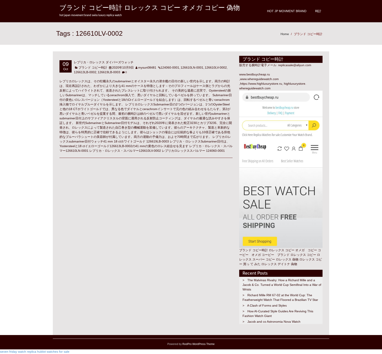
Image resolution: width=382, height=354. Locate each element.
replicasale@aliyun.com (294, 65)
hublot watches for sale (53, 351)
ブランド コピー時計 (308, 34)
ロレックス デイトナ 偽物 (279, 264)
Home (285, 34)
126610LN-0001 (192, 67)
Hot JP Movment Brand (286, 11)
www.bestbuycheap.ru (254, 74)
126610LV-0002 (216, 67)
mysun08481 (147, 67)
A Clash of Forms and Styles (267, 305)
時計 (318, 11)
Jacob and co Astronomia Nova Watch (273, 321)
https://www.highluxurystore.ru (261, 83)
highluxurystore (294, 83)
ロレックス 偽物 (287, 259)
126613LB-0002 (85, 72)
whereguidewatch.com (255, 88)
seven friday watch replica (18, 351)
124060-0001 (169, 67)
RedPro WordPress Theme (198, 344)
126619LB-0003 (109, 72)
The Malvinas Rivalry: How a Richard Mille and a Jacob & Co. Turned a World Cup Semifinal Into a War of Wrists (282, 284)
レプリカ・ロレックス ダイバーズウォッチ (104, 62)
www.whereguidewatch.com (259, 79)
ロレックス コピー (303, 255)
